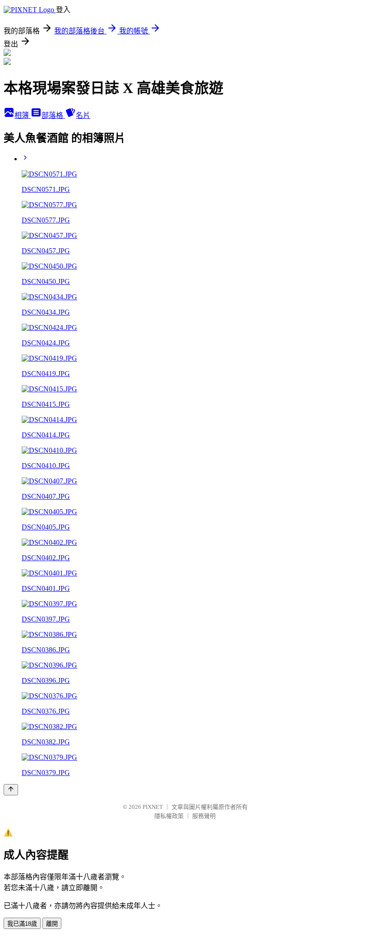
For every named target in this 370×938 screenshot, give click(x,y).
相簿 (22, 115)
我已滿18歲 (22, 923)
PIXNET (153, 806)
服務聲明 (204, 816)
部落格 (53, 115)
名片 (83, 115)
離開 (52, 923)
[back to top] (11, 789)
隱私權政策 (169, 816)
